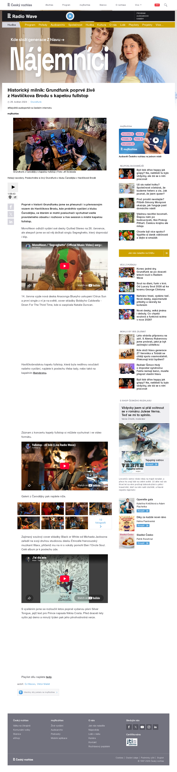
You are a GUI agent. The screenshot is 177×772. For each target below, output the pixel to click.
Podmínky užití (147, 758)
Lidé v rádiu (94, 734)
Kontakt (92, 742)
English (160, 758)
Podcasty (56, 734)
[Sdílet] (15, 197)
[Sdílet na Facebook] (11, 207)
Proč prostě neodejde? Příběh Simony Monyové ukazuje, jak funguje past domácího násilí (151, 204)
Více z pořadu (128, 265)
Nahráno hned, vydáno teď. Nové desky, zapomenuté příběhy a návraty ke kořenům (153, 300)
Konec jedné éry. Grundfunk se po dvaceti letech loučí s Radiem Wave (151, 273)
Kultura (101, 24)
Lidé (122, 24)
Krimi (139, 134)
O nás (113, 24)
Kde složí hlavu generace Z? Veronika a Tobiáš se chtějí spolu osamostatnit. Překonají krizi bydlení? (152, 355)
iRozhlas (49, 5)
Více (160, 24)
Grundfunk (36, 102)
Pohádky (125, 139)
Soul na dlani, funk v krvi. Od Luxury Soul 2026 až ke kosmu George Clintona (153, 286)
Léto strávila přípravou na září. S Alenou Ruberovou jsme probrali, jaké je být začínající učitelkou (152, 340)
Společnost (75, 24)
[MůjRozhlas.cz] (13, 114)
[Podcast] (10, 197)
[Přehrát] (13, 187)
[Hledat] (165, 5)
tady (49, 677)
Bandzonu (39, 373)
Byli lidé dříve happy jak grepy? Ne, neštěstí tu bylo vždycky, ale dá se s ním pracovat (153, 174)
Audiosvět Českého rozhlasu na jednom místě (140, 156)
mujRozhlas (85, 5)
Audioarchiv (143, 16)
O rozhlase (121, 5)
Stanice (103, 5)
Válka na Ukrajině (21, 725)
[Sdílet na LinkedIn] (11, 222)
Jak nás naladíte (96, 725)
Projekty (147, 24)
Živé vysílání (126, 144)
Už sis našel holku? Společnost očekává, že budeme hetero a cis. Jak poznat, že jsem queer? (152, 189)
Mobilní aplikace (59, 738)
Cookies (119, 758)
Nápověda (93, 730)
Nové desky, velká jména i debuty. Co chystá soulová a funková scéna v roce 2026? (151, 315)
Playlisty (134, 24)
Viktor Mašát (43, 684)
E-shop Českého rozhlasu (136, 400)
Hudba (12, 24)
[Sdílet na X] (11, 214)
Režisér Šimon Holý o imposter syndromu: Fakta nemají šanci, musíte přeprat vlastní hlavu (153, 369)
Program (66, 5)
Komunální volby (21, 730)
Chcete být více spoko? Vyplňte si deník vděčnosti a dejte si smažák (152, 234)
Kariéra (92, 738)
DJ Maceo (30, 684)
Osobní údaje (132, 758)
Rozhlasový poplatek (99, 746)
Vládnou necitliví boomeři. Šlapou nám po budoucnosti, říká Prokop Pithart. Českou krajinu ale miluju (152, 220)
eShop (16, 738)
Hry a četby (126, 134)
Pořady (43, 24)
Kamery (140, 19)
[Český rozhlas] (20, 5)
